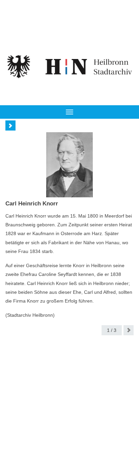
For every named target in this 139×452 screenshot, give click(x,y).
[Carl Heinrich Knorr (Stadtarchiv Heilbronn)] (69, 164)
